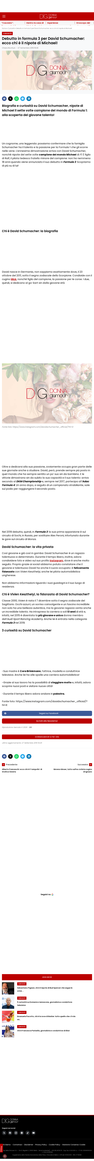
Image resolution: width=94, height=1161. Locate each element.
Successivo (83, 764)
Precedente (11, 764)
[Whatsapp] (16, 98)
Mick (13, 279)
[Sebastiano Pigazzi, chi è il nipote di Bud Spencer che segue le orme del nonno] (8, 988)
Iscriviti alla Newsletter (47, 721)
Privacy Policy (41, 1144)
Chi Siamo (6, 1144)
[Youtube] (33, 1133)
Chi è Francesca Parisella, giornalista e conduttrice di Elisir (43, 1030)
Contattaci (17, 1144)
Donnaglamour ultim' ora (47, 737)
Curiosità (11, 28)
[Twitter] (10, 98)
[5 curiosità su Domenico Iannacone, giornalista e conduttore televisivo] (8, 1002)
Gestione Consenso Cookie (73, 1144)
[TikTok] (27, 1133)
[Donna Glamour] (48, 16)
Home (4, 28)
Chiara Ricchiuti (8, 48)
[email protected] (44, 1150)
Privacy (1, 1149)
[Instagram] (16, 1133)
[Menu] (3, 16)
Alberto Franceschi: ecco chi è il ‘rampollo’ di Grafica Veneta (22, 770)
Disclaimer (28, 1144)
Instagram (56, 560)
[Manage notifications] (5, 1156)
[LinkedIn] (28, 98)
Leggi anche (47, 977)
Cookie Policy (54, 1144)
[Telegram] (22, 98)
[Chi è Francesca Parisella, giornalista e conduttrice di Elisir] (8, 1031)
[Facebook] (4, 98)
